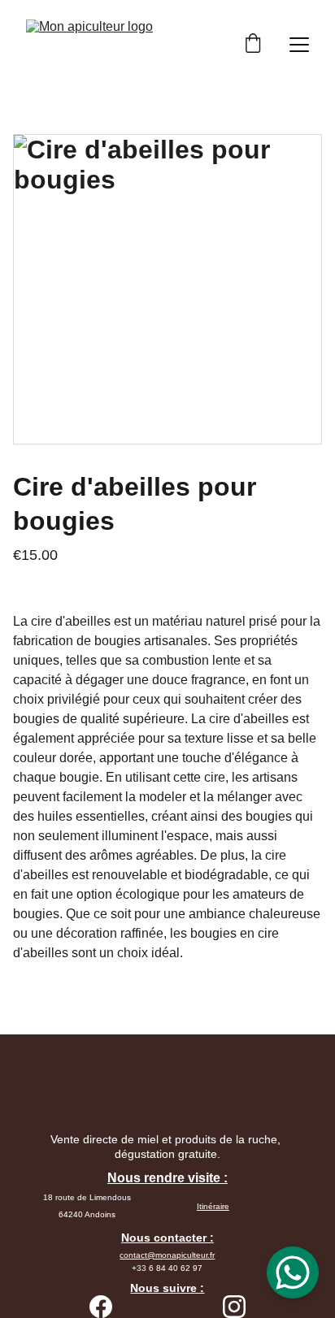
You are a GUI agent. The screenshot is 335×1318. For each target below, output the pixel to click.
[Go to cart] (252, 45)
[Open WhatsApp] (293, 1272)
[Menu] (299, 44)
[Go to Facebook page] (100, 1306)
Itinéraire (213, 1206)
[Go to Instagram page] (234, 1306)
